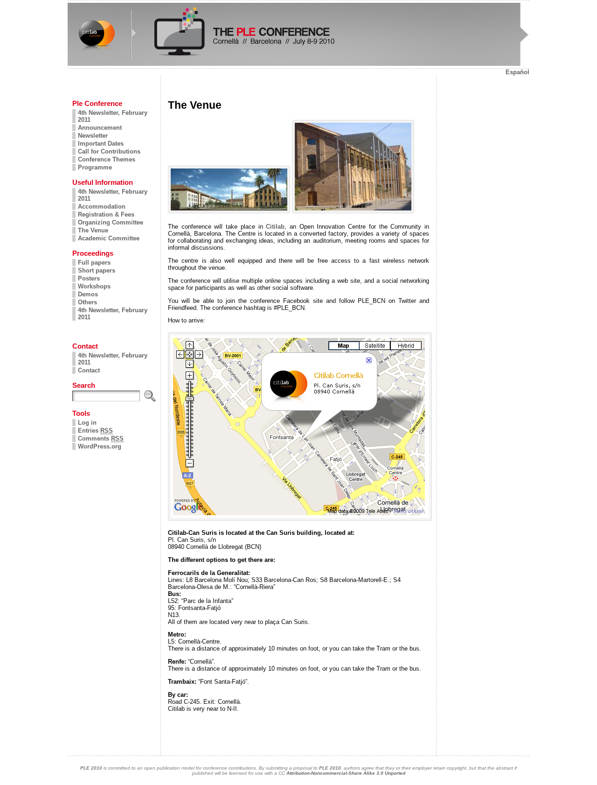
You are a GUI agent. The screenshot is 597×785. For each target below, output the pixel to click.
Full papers (94, 262)
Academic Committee (108, 238)
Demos (88, 294)
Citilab (275, 226)
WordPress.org (99, 446)
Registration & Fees (106, 214)
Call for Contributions (109, 151)
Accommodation (101, 206)
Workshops (94, 286)
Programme (95, 167)
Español (517, 72)
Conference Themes (106, 159)
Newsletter (93, 135)
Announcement (100, 127)
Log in (87, 422)
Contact (89, 370)
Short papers (96, 270)
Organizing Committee (110, 222)
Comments (101, 438)
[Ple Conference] (298, 34)
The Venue (93, 230)
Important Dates (101, 143)
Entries (95, 430)
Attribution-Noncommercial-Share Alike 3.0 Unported (345, 773)
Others (87, 302)
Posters (89, 278)
